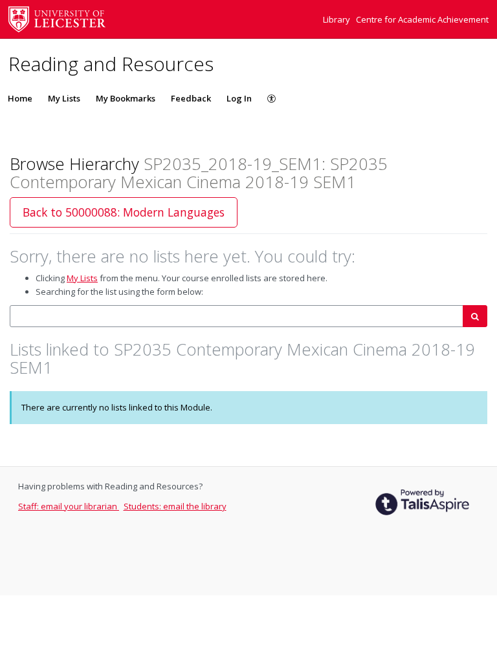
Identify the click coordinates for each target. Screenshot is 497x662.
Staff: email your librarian (68, 506)
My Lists (64, 98)
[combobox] (236, 316)
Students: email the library (175, 506)
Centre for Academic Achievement (422, 19)
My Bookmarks (125, 98)
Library (337, 19)
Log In (239, 98)
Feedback (191, 98)
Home (20, 98)
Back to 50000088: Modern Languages (124, 212)
